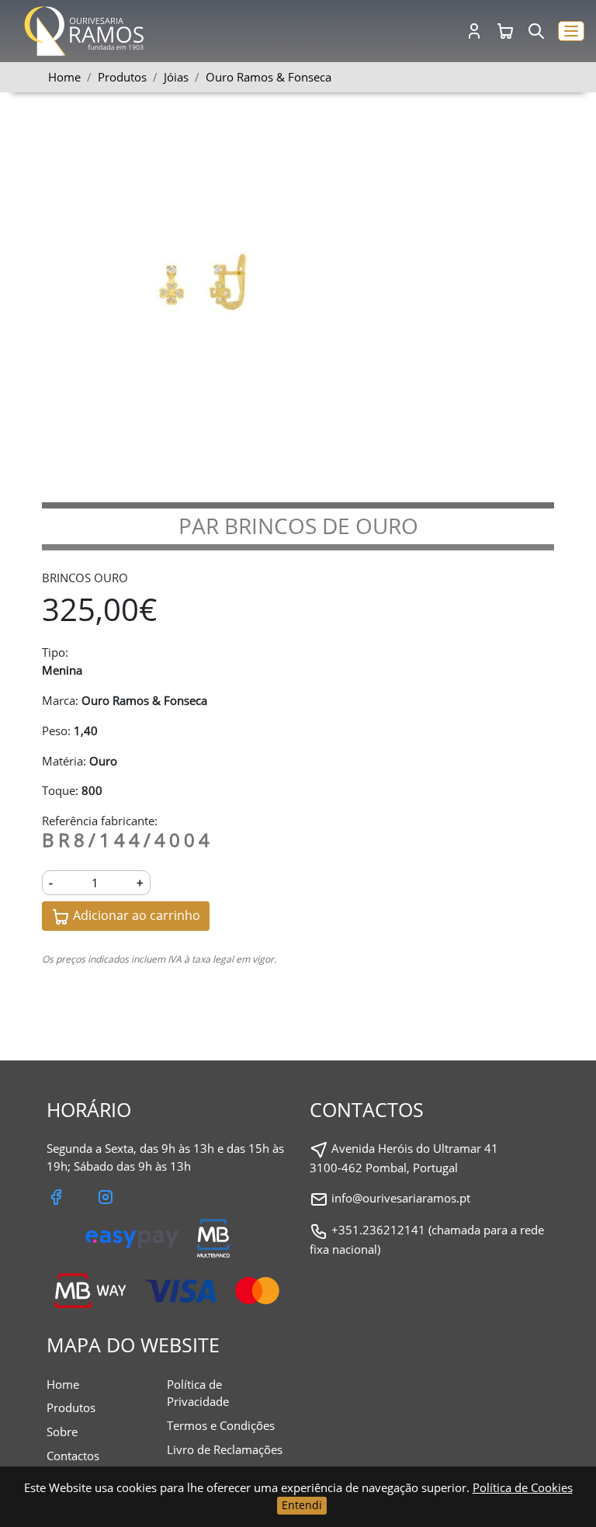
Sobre (62, 1431)
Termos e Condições (221, 1425)
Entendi (302, 1505)
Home (64, 77)
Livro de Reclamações (224, 1449)
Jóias (176, 77)
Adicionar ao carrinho (135, 915)
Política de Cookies (523, 1487)
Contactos (73, 1455)
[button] (571, 31)
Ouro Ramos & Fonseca (268, 77)
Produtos (71, 1407)
